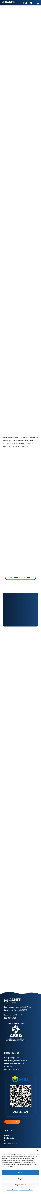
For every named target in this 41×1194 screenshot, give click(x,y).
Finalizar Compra (10, 1144)
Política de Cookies (12, 1190)
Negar (20, 1179)
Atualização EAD (10, 1066)
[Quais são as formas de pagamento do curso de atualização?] (20, 737)
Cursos (22, 135)
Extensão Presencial (11, 1069)
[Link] (26, 3)
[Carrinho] (30, 2)
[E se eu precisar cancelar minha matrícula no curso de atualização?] (20, 643)
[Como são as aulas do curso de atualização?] (20, 658)
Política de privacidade (26, 1190)
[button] (38, 1150)
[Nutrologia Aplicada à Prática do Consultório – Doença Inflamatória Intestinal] (20, 788)
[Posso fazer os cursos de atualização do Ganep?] (20, 702)
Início (15, 135)
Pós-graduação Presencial (14, 1063)
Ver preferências (21, 1185)
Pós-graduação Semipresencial (15, 1060)
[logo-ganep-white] (8, 2)
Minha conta (9, 1138)
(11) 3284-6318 (10, 1018)
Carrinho (7, 1141)
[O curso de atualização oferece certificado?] (20, 688)
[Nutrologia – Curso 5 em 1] (20, 899)
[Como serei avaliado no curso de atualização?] (20, 673)
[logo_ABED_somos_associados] (20, 1031)
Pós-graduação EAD (11, 1058)
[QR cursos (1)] (20, 1094)
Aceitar (20, 1173)
